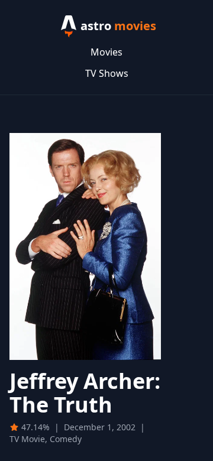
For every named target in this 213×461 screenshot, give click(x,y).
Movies (106, 52)
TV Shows (106, 73)
